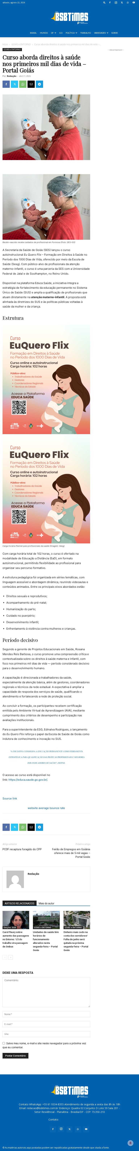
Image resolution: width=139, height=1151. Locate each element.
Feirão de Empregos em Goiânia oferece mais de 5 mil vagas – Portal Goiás (71, 853)
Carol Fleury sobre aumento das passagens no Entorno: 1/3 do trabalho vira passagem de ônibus (16, 939)
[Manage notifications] (130, 1143)
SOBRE (114, 33)
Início (5, 44)
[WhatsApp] (127, 2)
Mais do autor (46, 903)
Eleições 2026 (10, 927)
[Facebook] (110, 2)
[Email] (31, 84)
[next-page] (10, 957)
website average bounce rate (46, 808)
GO (60, 33)
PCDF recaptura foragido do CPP (22, 849)
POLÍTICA (70, 33)
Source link (10, 798)
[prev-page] (5, 957)
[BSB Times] (69, 17)
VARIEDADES (100, 33)
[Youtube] (133, 2)
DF (52, 33)
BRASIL (33, 33)
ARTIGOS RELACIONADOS (19, 903)
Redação (11, 76)
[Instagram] (116, 2)
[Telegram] (39, 84)
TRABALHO (85, 33)
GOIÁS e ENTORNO (21, 44)
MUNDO (44, 33)
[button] (104, 2)
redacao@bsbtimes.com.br (75, 1119)
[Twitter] (122, 2)
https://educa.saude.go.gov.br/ (28, 779)
